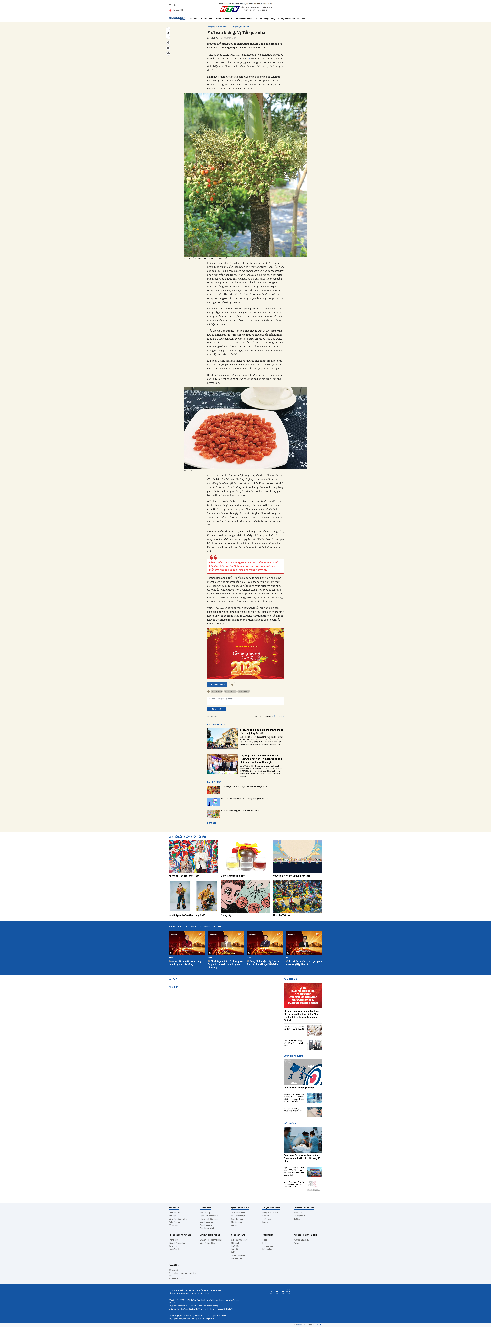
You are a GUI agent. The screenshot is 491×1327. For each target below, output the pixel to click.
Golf (233, 1252)
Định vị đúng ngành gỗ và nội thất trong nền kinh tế (294, 1028)
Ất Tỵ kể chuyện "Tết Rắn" (240, 27)
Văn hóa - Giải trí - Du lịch (305, 1235)
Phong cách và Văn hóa (288, 18)
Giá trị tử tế (173, 1246)
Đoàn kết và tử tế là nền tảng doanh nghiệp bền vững (185, 963)
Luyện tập (235, 1246)
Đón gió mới (173, 1270)
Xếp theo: (259, 716)
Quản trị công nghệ (238, 1216)
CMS (301, 1325)
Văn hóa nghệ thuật (301, 1240)
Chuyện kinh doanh (243, 18)
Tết (248, 58)
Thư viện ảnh (205, 926)
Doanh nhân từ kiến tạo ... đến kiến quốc (182, 1274)
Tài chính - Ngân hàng (265, 18)
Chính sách (298, 1213)
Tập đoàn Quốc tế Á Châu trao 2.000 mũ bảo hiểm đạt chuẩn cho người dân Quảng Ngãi (294, 1171)
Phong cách (173, 1240)
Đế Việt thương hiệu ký (233, 875)
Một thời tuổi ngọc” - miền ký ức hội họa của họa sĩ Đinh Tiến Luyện (294, 1184)
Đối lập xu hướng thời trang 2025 (188, 915)
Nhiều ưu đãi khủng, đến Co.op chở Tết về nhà (240, 811)
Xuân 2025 (222, 27)
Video (185, 926)
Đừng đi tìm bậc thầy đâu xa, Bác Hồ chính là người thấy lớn (263, 963)
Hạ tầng (297, 1219)
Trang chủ (211, 27)
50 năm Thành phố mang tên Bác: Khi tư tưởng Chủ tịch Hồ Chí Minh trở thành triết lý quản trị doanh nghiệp (301, 1015)
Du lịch (296, 1243)
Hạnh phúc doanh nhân (209, 1216)
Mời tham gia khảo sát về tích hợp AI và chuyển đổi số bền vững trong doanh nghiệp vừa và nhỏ (294, 1097)
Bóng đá (234, 1249)
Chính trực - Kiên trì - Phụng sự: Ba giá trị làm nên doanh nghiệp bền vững (225, 964)
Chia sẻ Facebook (218, 685)
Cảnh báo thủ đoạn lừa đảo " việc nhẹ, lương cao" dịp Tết (244, 799)
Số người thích (278, 716)
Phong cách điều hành (209, 1219)
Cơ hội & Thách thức (270, 1213)
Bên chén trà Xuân (176, 1278)
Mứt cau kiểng (217, 691)
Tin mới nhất (178, 10)
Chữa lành (235, 1243)
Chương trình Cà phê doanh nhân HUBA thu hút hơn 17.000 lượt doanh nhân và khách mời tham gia (261, 759)
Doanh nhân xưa (206, 1222)
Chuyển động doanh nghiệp (211, 1240)
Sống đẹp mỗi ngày (239, 1240)
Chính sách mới (175, 1213)
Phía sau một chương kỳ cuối (299, 1087)
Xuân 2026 (174, 1265)
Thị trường (266, 1219)
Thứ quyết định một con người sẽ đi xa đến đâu (293, 1109)
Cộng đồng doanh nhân (178, 1219)
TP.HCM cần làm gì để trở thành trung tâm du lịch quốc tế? (261, 731)
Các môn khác (237, 1258)
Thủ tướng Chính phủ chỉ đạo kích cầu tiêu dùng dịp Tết (244, 786)
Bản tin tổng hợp (175, 1225)
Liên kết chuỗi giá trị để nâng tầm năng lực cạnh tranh (293, 1043)
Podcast (194, 926)
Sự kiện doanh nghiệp (210, 1235)
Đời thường (290, 1123)
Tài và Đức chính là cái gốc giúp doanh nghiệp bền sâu (304, 963)
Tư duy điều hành (238, 1213)
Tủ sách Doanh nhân (177, 1243)
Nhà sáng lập (205, 1213)
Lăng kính (266, 1222)
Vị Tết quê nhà (230, 691)
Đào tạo (234, 1225)
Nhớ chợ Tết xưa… (282, 915)
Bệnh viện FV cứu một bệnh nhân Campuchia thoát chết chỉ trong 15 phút (302, 1158)
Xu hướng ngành (175, 1222)
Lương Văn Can (175, 1249)
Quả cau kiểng (244, 691)
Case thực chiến (237, 1219)
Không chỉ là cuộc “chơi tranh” (184, 875)
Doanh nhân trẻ (206, 1225)
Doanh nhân (206, 18)
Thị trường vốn (299, 1216)
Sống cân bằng (238, 1235)
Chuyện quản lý (237, 1222)
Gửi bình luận (217, 709)
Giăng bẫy (226, 915)
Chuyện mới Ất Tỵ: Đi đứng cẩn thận (291, 875)
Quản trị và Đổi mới (223, 18)
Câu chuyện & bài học (208, 1228)
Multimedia (175, 926)
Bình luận (172, 1216)
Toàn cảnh (193, 18)
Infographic (217, 926)
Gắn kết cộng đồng (207, 1243)
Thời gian (267, 716)
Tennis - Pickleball (238, 1255)
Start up (265, 1216)
